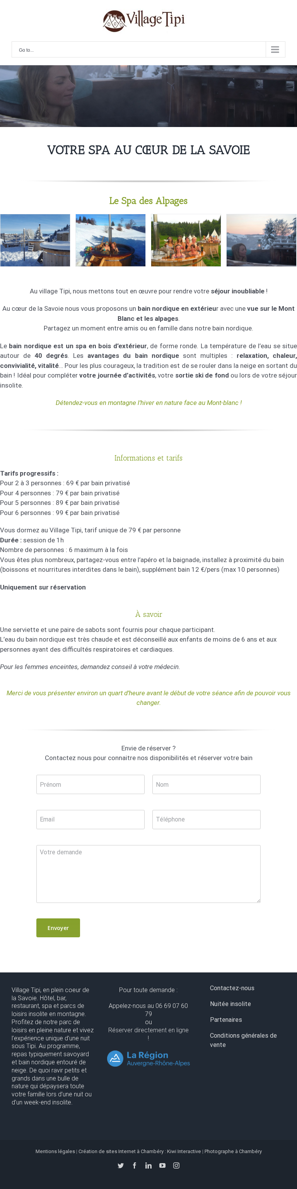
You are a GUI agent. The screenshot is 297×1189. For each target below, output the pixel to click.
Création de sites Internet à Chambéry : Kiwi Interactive (140, 1151)
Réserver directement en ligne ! (148, 1034)
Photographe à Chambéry (233, 1151)
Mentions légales (55, 1151)
